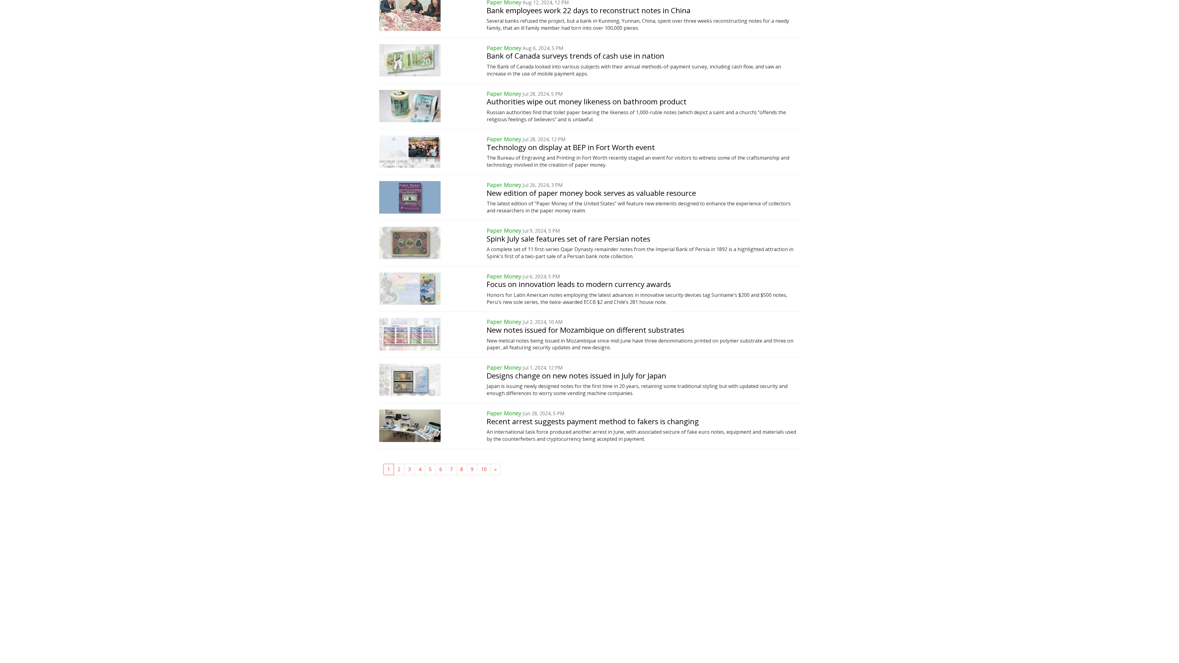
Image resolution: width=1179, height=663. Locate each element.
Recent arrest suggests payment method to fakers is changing (593, 421)
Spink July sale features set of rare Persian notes (568, 239)
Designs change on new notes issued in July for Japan (576, 375)
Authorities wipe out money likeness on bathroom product (587, 101)
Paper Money (504, 48)
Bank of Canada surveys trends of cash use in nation (575, 56)
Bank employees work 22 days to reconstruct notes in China (589, 10)
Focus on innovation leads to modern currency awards (579, 284)
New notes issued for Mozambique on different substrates (585, 330)
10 (484, 469)
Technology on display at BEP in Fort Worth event (571, 147)
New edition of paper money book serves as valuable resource (591, 193)
